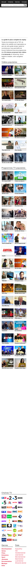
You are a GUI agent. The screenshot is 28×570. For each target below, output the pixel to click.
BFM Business (4, 526)
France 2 (9, 498)
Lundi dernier (19, 561)
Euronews (9, 526)
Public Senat (9, 540)
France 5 (4, 502)
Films (3, 553)
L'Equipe (9, 530)
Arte (14, 502)
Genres (17, 2)
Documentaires (7, 561)
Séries (4, 551)
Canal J (20, 530)
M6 (9, 502)
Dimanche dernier (20, 563)
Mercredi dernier (20, 557)
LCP (4, 540)
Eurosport (4, 530)
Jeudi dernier (19, 555)
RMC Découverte (14, 512)
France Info (9, 521)
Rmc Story (20, 512)
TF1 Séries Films (4, 512)
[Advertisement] (14, 22)
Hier (16, 551)
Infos (3, 565)
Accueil (4, 2)
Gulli (14, 530)
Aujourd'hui (18, 549)
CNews (14, 521)
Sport (3, 557)
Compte (24, 2)
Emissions (5, 555)
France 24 (14, 526)
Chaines (10, 2)
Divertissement (7, 549)
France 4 (14, 507)
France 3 (14, 498)
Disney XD (9, 535)
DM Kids (14, 535)
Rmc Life (4, 516)
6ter (9, 512)
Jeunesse (5, 559)
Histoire (14, 540)
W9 (20, 502)
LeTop (20, 535)
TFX (9, 507)
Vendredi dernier (20, 553)
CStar (20, 507)
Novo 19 (4, 521)
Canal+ (20, 498)
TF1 (4, 498)
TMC (4, 507)
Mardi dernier (19, 559)
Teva (9, 516)
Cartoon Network (4, 535)
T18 (20, 516)
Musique (4, 563)
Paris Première (14, 516)
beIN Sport (20, 526)
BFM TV (20, 521)
